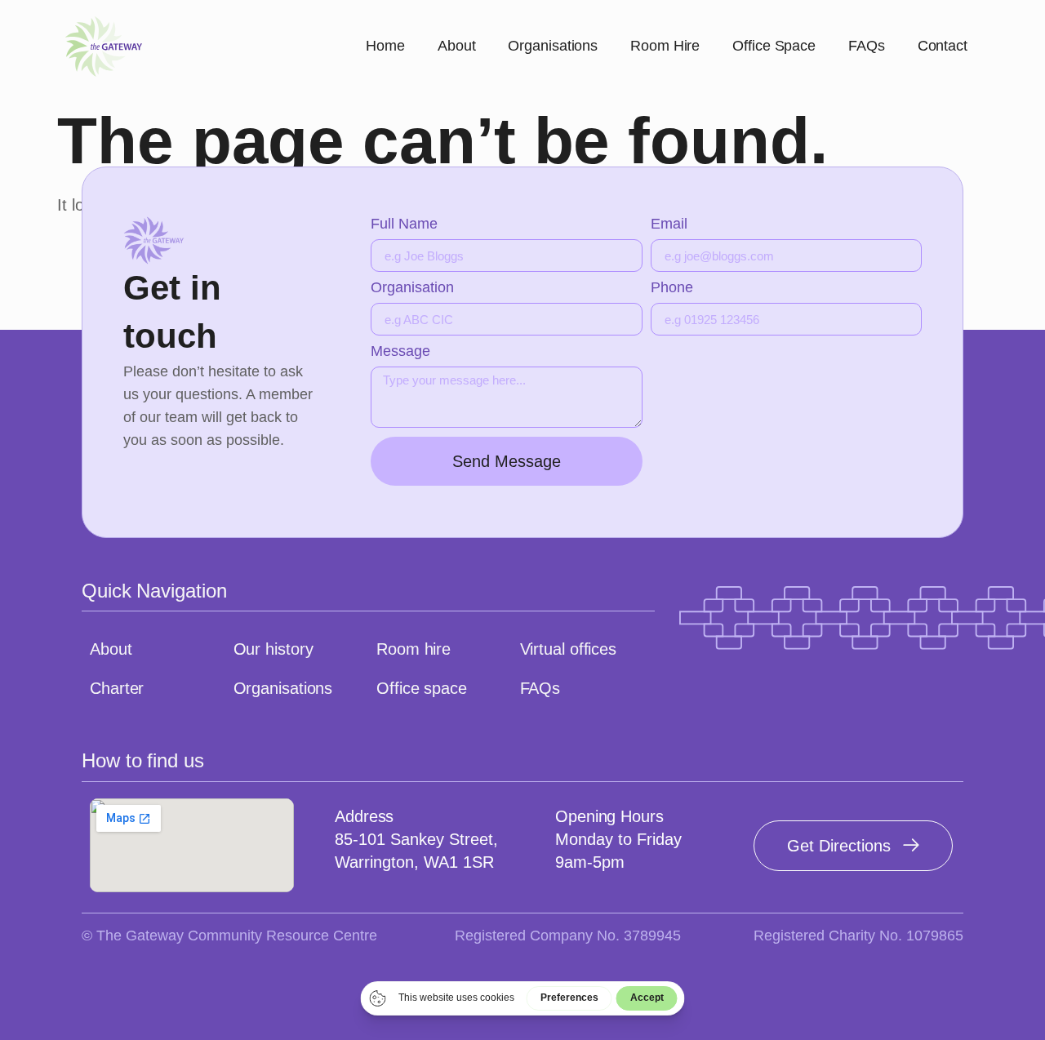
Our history (273, 649)
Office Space (774, 46)
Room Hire (665, 46)
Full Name (404, 224)
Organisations (553, 46)
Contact (942, 46)
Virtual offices (568, 649)
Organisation (412, 288)
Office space (421, 688)
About (457, 46)
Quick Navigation (154, 591)
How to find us (143, 760)
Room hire (413, 649)
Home (385, 46)
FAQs (866, 46)
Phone (672, 288)
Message (400, 351)
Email (669, 224)
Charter (117, 688)
